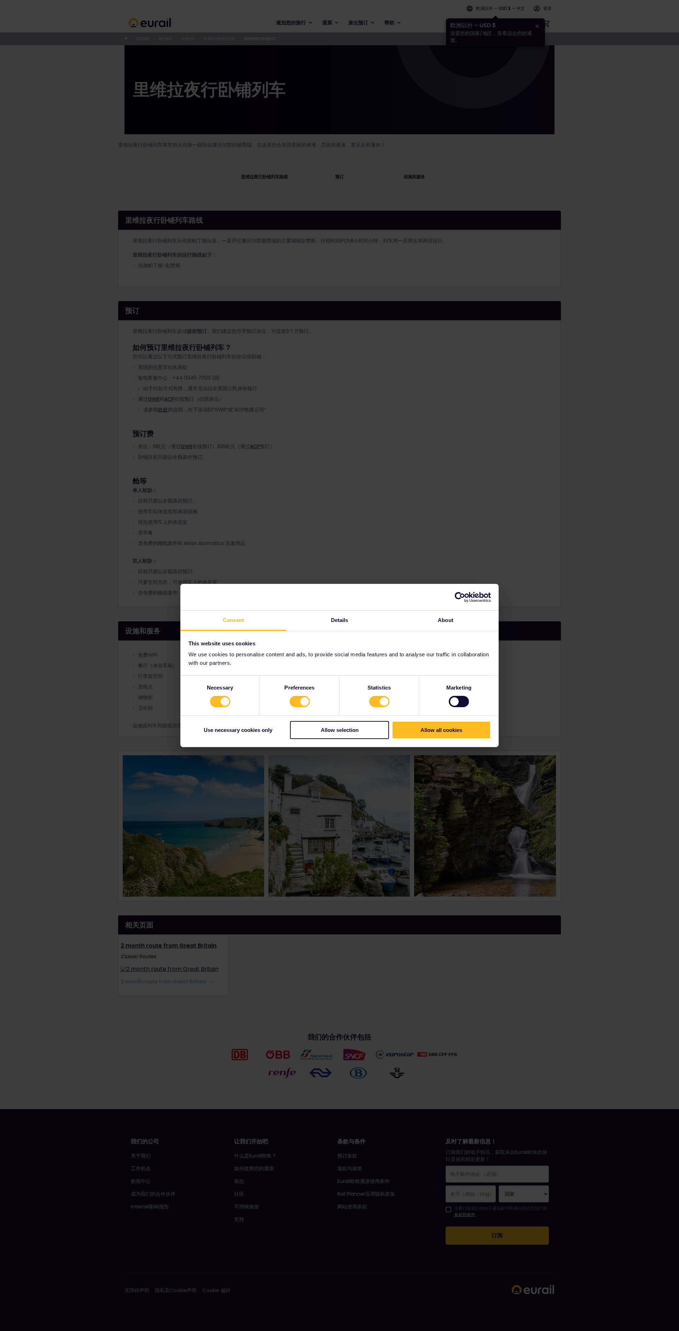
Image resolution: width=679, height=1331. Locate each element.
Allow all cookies (441, 730)
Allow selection (340, 730)
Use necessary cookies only (238, 730)
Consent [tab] (233, 620)
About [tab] (445, 620)
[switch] (300, 701)
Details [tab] (339, 620)
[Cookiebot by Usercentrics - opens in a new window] (460, 597)
